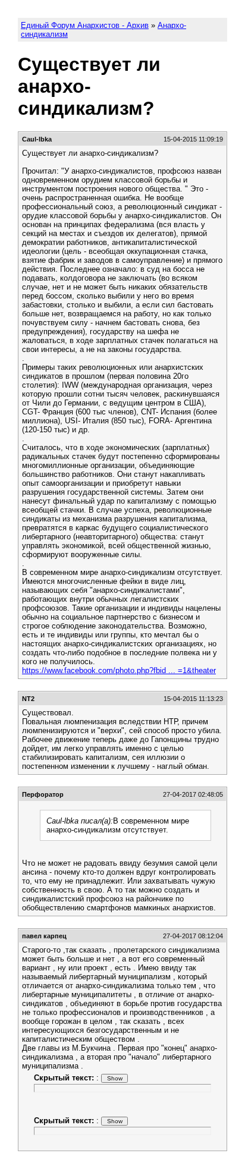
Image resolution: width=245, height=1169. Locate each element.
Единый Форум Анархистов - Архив (85, 25)
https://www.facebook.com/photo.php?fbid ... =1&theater (119, 670)
